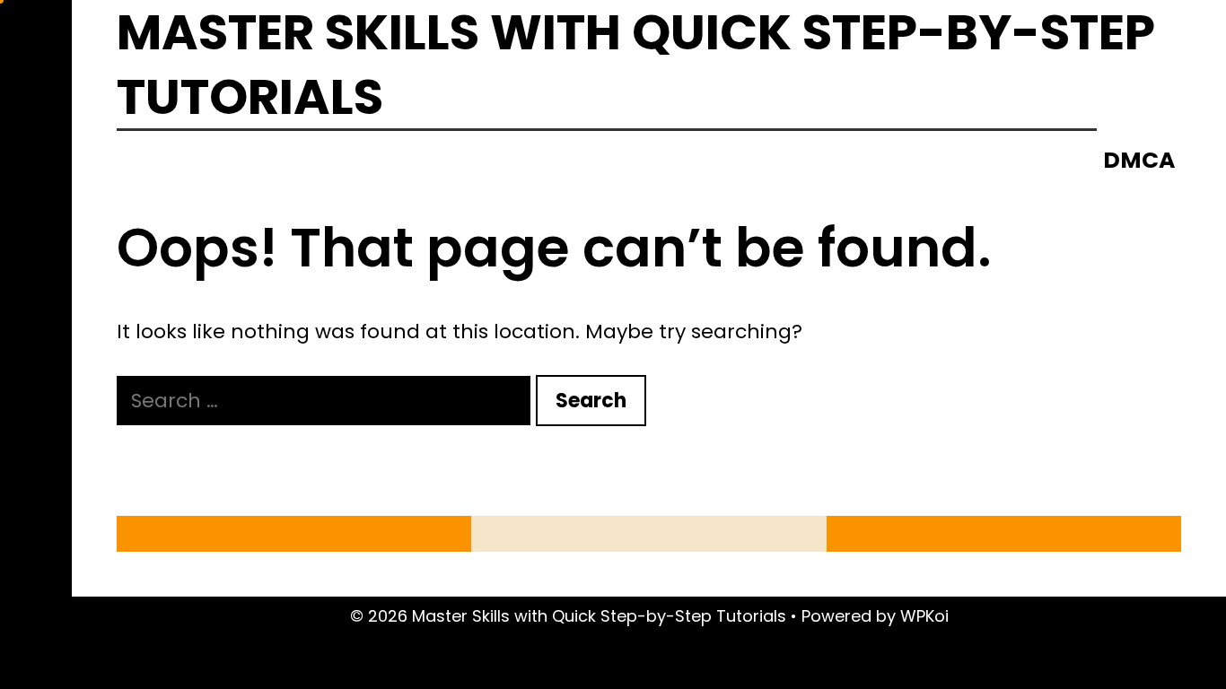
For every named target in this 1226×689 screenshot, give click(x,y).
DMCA (1139, 160)
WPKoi (924, 616)
